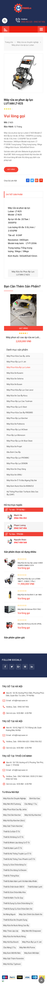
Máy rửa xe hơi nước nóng (14, 936)
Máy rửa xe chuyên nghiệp (14, 798)
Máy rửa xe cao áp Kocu (17, 396)
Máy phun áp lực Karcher (17, 418)
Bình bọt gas (35, 798)
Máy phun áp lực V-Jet (16, 362)
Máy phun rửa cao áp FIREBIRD (20, 413)
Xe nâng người (9, 914)
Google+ (36, 181)
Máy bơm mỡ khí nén (12, 953)
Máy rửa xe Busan (14, 384)
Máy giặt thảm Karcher (13, 826)
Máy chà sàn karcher (12, 815)
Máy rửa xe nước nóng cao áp (16, 925)
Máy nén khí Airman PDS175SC (29, 609)
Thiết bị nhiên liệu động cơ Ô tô (16, 843)
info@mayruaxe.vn (17, 700)
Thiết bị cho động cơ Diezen (15, 870)
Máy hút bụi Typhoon (12, 964)
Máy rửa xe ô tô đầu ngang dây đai (22, 480)
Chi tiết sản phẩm (14, 194)
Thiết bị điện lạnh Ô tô (12, 848)
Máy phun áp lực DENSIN (17, 463)
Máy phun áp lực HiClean (17, 429)
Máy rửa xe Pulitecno (16, 424)
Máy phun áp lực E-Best (17, 407)
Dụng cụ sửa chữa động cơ (14, 865)
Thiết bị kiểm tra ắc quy (13, 898)
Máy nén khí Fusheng (12, 804)
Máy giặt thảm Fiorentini (13, 958)
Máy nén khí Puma (27, 947)
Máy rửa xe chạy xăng (16, 469)
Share (28, 181)
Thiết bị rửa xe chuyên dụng (15, 920)
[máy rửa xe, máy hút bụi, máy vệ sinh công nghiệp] (23, 8)
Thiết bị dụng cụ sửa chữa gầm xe (17, 909)
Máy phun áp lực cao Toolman (19, 401)
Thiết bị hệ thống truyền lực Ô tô (17, 854)
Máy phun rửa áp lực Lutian (18, 367)
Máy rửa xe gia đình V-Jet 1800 (30, 595)
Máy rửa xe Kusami (15, 373)
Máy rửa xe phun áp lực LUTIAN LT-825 (23, 273)
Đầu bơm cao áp (14, 452)
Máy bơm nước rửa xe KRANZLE (20, 486)
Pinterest (41, 181)
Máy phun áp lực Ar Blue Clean (20, 441)
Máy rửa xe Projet (14, 446)
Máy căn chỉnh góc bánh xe (30, 914)
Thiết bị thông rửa (11, 876)
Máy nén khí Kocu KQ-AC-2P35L (30, 624)
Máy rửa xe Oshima (15, 379)
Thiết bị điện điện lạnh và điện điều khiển (20, 881)
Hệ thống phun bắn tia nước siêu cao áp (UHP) (22, 493)
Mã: (5, 122)
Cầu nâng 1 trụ (30, 804)
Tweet (32, 181)
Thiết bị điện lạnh (35, 887)
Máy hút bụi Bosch (11, 942)
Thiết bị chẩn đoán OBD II (13, 887)
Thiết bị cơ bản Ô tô (11, 832)
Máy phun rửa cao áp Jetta (18, 356)
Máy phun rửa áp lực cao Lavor (20, 390)
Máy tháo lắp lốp (10, 931)
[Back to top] (41, 980)
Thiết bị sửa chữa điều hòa (14, 892)
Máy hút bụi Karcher (33, 815)
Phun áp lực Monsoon (16, 435)
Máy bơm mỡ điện (31, 953)
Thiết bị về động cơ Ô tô (13, 837)
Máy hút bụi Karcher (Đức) (14, 820)
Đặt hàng (11, 169)
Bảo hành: (9, 126)
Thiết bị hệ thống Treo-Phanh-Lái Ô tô (19, 859)
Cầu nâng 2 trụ (9, 947)
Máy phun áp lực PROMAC (18, 458)
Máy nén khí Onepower (31, 931)
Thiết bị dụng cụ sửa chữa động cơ (18, 903)
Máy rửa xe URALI (14, 475)
